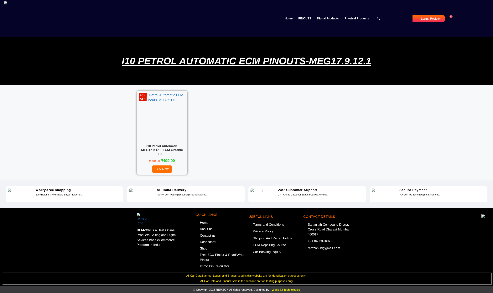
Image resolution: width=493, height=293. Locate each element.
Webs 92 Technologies (286, 289)
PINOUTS (304, 18)
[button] (378, 18)
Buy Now (162, 169)
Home (289, 18)
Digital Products (328, 18)
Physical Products (357, 18)
